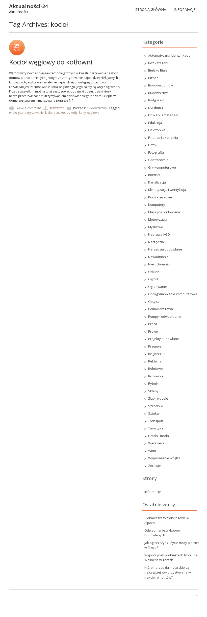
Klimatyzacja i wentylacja (167, 189)
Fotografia (156, 152)
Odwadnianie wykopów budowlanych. (162, 533)
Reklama (155, 361)
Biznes (153, 78)
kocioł (65, 112)
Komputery (156, 204)
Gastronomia (158, 159)
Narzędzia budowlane (165, 249)
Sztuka (153, 413)
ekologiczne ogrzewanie (26, 112)
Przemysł (155, 346)
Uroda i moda (158, 435)
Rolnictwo (155, 368)
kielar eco (52, 112)
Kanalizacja (157, 182)
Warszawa (156, 443)
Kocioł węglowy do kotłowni (50, 61)
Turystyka (155, 428)
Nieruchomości (159, 264)
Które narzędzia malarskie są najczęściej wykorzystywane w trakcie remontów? (167, 572)
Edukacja (155, 122)
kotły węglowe (89, 112)
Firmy (152, 145)
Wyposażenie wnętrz (164, 458)
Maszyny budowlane (164, 212)
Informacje (184, 9)
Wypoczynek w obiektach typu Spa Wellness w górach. (171, 557)
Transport (155, 421)
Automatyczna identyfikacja (169, 55)
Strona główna (150, 9)
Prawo (153, 331)
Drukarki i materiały (163, 115)
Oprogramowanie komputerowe (172, 294)
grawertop (57, 108)
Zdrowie (154, 465)
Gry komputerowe (162, 167)
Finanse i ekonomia (163, 137)
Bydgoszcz (156, 100)
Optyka (153, 301)
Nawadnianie (158, 257)
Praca (152, 324)
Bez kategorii (158, 63)
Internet (154, 174)
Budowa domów (160, 85)
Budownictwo (97, 108)
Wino (152, 450)
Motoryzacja (157, 219)
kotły (74, 112)
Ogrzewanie (157, 286)
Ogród (153, 279)
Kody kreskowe (160, 197)
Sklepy (153, 391)
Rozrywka (155, 376)
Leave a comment (28, 108)
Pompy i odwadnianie (164, 316)
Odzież (153, 271)
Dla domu (155, 107)
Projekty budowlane (163, 338)
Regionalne (157, 353)
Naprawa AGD (159, 234)
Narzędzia (156, 242)
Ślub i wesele (158, 398)
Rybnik (153, 383)
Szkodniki (155, 406)
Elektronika (156, 130)
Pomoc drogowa (160, 309)
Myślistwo (155, 227)
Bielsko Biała (158, 70)
